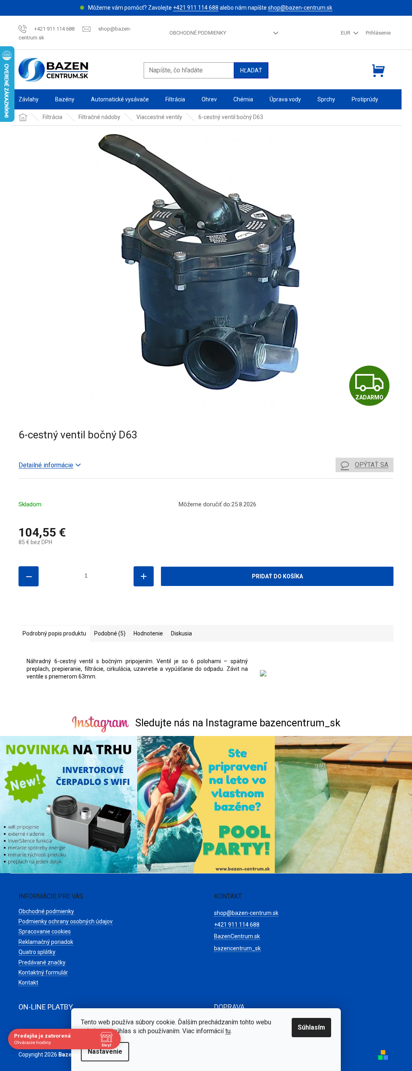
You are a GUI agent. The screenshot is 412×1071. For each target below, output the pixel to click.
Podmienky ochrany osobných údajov (66, 921)
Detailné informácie (46, 465)
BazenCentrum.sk (237, 936)
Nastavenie (105, 1051)
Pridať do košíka (277, 576)
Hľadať (251, 70)
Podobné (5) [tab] (110, 633)
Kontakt (28, 982)
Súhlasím (311, 1027)
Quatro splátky (37, 952)
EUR (346, 33)
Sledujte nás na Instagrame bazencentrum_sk (237, 723)
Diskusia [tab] (181, 633)
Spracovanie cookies (45, 931)
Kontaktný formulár (43, 972)
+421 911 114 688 (195, 7)
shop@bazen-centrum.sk (300, 7)
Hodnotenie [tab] (148, 633)
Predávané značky (42, 962)
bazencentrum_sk (237, 948)
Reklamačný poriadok (46, 942)
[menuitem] (28, 99)
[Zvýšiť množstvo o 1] (144, 576)
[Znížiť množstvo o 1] (29, 576)
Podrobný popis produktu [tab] (54, 633)
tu (228, 1031)
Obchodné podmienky (197, 33)
